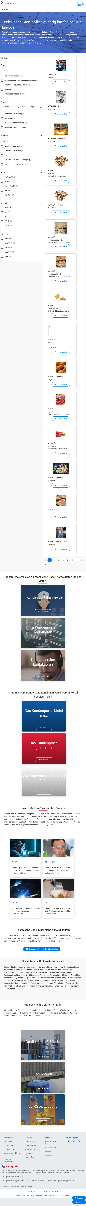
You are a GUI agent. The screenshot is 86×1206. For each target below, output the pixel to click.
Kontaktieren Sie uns (32, 1145)
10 (72, 560)
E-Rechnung (29, 1153)
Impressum (20, 1195)
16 (81, 560)
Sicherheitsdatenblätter (11, 1153)
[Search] (72, 3)
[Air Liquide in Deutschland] (7, 2)
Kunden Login (29, 1141)
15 (77, 560)
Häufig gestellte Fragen (50, 1143)
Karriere (48, 1152)
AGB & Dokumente (34, 1195)
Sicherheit (48, 1155)
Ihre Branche (8, 1145)
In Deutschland (50, 1148)
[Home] (10, 1166)
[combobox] (72, 3)
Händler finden (30, 1149)
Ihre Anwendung (9, 1149)
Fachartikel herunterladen (8, 1160)
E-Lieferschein (29, 1157)
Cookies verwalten (51, 1195)
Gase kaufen (8, 1141)
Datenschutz (65, 1195)
